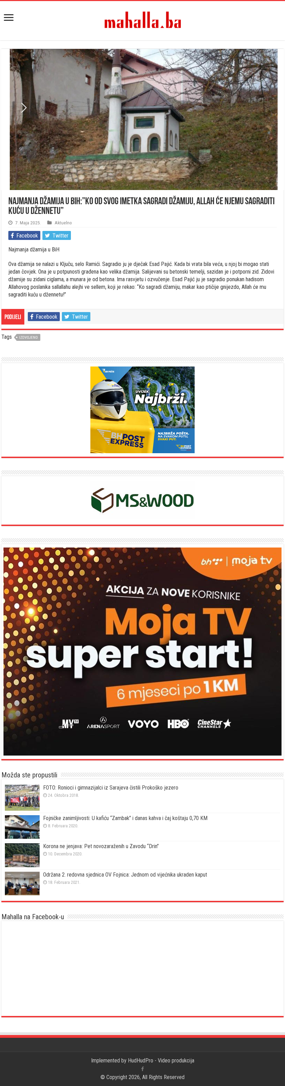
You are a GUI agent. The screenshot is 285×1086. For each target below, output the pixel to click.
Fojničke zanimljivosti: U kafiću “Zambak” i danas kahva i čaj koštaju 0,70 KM (125, 818)
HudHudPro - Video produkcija (161, 1060)
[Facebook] (142, 1069)
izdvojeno (28, 337)
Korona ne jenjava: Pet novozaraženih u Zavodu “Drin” (101, 846)
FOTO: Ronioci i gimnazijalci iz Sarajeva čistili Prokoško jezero (110, 787)
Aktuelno (63, 222)
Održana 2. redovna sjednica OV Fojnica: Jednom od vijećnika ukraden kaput (125, 874)
